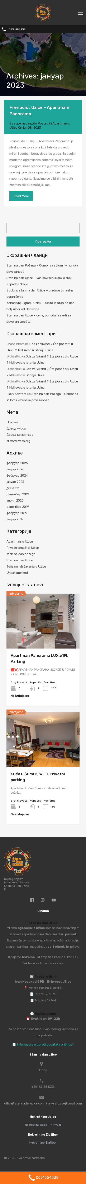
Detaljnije (43, 637)
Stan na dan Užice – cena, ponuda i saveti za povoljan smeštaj (38, 319)
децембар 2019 (17, 507)
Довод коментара (19, 435)
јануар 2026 (15, 469)
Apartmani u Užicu (19, 541)
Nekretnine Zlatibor (43, 1142)
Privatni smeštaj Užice (22, 548)
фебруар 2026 (17, 463)
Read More (21, 196)
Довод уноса (16, 428)
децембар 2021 (17, 494)
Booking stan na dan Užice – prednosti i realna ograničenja (39, 294)
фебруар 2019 (16, 513)
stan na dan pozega (20, 554)
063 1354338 (17, 29)
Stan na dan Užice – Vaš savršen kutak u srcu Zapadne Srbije (39, 281)
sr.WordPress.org (18, 441)
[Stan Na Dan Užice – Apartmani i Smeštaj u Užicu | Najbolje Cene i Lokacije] (43, 19)
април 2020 (15, 500)
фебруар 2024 (17, 475)
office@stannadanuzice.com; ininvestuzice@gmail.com (43, 1103)
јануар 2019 (15, 519)
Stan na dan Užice (19, 560)
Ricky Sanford (16, 394)
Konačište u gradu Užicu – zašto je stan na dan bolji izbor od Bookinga (40, 306)
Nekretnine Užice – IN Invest (43, 1124)
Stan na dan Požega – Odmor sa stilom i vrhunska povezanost (42, 269)
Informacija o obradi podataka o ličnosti (45, 1044)
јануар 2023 (15, 482)
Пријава (12, 422)
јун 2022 (12, 488)
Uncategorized (17, 573)
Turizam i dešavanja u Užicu (26, 566)
